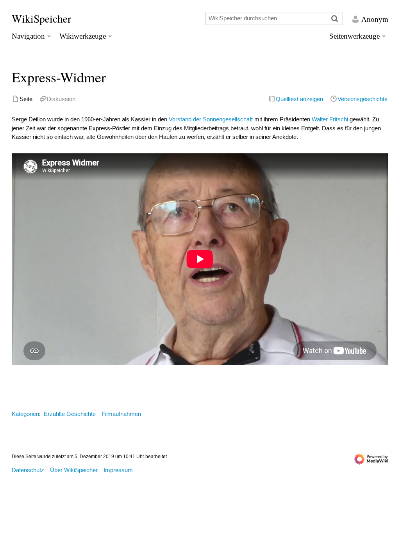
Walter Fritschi (330, 119)
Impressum (118, 470)
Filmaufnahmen (121, 413)
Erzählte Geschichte (70, 413)
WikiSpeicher (41, 18)
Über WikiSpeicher (74, 470)
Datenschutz (28, 470)
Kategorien (25, 413)
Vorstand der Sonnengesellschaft (211, 119)
